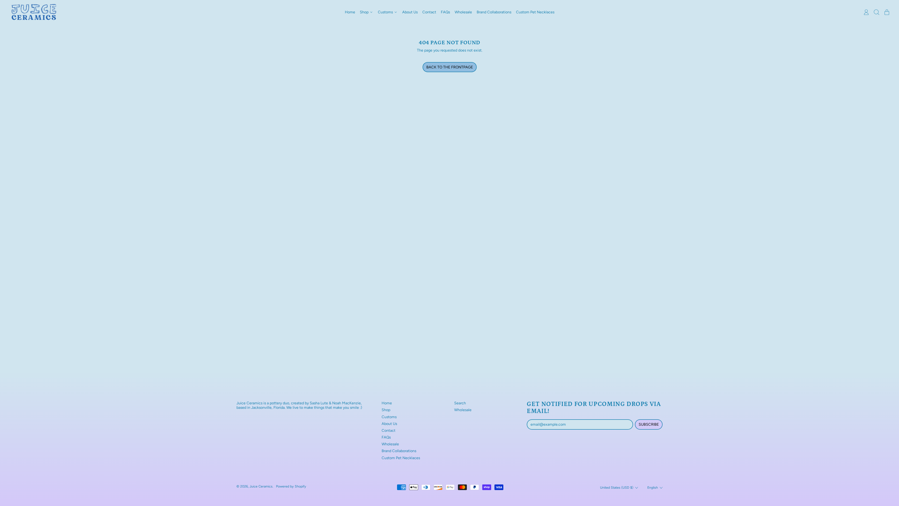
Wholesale (463, 12)
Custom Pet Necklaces (535, 12)
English (652, 487)
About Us (410, 12)
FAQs (445, 12)
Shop (386, 410)
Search (460, 403)
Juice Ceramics (261, 486)
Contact (429, 12)
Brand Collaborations (494, 12)
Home (350, 12)
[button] (876, 12)
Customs (389, 417)
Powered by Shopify (291, 486)
